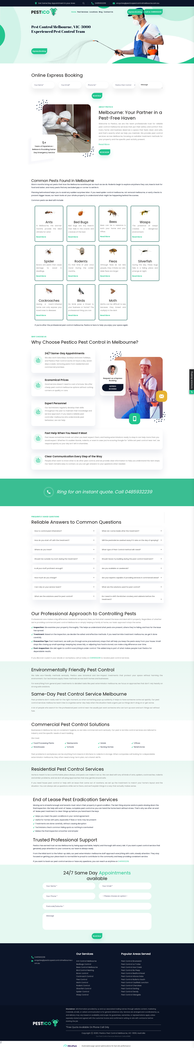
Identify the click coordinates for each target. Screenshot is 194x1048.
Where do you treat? (43, 549)
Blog (101, 12)
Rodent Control (83, 985)
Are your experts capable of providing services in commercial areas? (130, 577)
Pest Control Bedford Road (133, 973)
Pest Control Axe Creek (131, 967)
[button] (125, 895)
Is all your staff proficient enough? (48, 568)
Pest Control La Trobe (130, 964)
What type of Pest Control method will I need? (121, 549)
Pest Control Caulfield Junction (134, 982)
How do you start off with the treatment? (51, 540)
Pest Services (82, 12)
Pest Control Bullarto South (133, 979)
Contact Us (108, 12)
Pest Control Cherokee (131, 985)
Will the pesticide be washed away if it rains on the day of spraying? (130, 540)
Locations (93, 12)
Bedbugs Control (83, 964)
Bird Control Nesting (85, 970)
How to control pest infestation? (48, 531)
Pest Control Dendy (129, 991)
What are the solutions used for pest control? (121, 587)
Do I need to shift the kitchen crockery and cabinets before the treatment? (128, 597)
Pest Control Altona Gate (132, 976)
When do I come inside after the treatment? (120, 531)
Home (73, 12)
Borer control (82, 973)
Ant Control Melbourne (86, 961)
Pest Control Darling (130, 988)
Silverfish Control (83, 988)
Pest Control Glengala (131, 994)
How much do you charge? (45, 577)
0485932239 (100, 3)
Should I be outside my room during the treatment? (56, 559)
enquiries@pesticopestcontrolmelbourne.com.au (137, 3)
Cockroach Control (84, 976)
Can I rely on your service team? (47, 587)
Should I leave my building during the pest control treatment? (127, 559)
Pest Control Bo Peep (130, 970)
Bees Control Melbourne (87, 967)
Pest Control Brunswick (131, 961)
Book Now (97, 96)
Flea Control (81, 979)
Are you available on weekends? (115, 568)
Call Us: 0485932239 (153, 12)
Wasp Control (82, 994)
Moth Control (82, 982)
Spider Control (82, 991)
